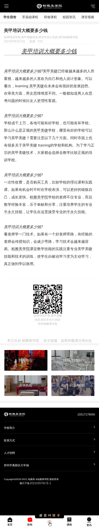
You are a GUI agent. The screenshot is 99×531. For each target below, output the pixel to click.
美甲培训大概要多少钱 (22, 71)
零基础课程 (30, 17)
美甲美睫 (50, 71)
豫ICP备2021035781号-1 (35, 483)
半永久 (9, 212)
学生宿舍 (9, 17)
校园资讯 (69, 17)
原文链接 (50, 340)
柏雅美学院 (39, 197)
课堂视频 (87, 17)
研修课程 (50, 17)
